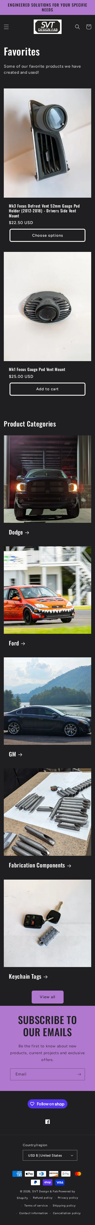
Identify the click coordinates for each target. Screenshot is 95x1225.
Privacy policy (68, 1197)
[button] (6, 26)
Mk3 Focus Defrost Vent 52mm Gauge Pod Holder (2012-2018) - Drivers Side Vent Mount (44, 210)
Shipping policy (64, 1205)
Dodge (16, 532)
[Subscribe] (79, 1074)
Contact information (33, 1213)
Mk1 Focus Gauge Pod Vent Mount (37, 369)
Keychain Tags (25, 976)
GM (12, 754)
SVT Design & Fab (45, 1191)
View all (47, 997)
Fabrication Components (37, 865)
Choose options (47, 235)
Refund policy (43, 1197)
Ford (14, 643)
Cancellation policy (67, 1213)
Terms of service (36, 1205)
